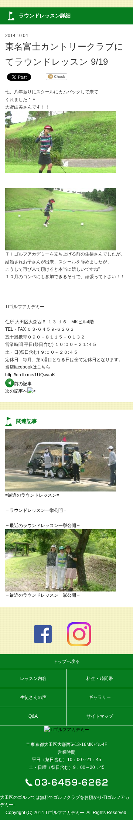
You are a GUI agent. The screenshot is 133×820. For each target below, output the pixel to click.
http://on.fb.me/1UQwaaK (30, 374)
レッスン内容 (33, 678)
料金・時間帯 (99, 678)
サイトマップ (99, 716)
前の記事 (23, 383)
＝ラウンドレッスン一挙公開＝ (36, 510)
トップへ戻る (66, 661)
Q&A (33, 716)
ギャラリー (100, 697)
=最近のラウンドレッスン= (32, 495)
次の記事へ (16, 391)
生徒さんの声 (33, 697)
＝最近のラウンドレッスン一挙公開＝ (43, 525)
